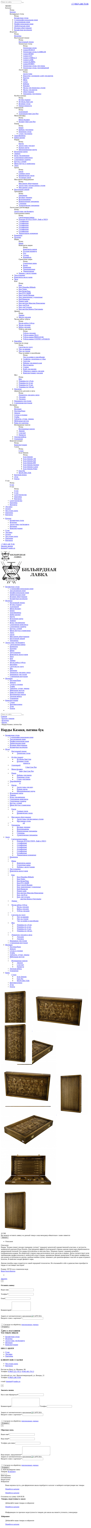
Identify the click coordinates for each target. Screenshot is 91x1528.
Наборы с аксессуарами (28, 273)
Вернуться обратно (8, 1271)
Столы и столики (20, 415)
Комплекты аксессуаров (23, 277)
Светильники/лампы (26, 217)
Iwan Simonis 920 (29, 461)
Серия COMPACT (30, 58)
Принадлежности (25, 106)
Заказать (5, 1237)
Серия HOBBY (29, 64)
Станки (26, 367)
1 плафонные (24, 221)
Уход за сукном (24, 351)
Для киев (22, 397)
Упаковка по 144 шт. (26, 387)
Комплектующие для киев (33, 373)
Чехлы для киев (25, 325)
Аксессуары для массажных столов (32, 185)
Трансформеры (20, 136)
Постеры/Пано (19, 411)
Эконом (22, 431)
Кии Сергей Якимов (26, 295)
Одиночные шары (30, 263)
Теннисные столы (30, 48)
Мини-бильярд (24, 120)
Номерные (27, 267)
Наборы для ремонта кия (32, 363)
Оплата (8, 509)
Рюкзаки (26, 86)
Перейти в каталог (12, 1489)
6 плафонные (24, 231)
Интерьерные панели (27, 429)
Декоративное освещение (28, 233)
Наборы (26, 84)
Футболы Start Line (26, 102)
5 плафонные (24, 229)
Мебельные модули (21, 421)
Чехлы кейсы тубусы (26, 323)
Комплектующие (20, 445)
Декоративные (28, 271)
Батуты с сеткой (20, 161)
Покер (21, 128)
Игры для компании (21, 155)
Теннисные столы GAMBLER (34, 52)
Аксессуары (27, 74)
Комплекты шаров (30, 249)
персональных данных (30, 1325)
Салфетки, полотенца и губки (34, 359)
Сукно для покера (25, 134)
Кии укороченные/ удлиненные (31, 297)
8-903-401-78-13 (28, 1371)
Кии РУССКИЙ (25, 293)
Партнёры (18, 497)
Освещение (18, 439)
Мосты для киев (25, 317)
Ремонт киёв (23, 301)
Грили (21, 171)
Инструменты (28, 365)
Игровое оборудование (23, 28)
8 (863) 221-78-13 (14, 1371)
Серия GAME (28, 60)
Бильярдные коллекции (23, 30)
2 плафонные (24, 223)
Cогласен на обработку (21, 1325)
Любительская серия (22, 26)
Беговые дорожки (25, 197)
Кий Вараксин (24, 299)
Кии (20, 285)
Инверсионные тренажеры (29, 201)
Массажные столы (26, 187)
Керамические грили (26, 175)
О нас (12, 485)
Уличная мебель (20, 437)
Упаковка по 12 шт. (26, 383)
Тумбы (16, 417)
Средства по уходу (26, 347)
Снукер (26, 255)
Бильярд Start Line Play (27, 122)
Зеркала (17, 413)
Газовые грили (24, 173)
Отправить (5, 1327)
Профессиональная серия (23, 24)
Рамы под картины (21, 423)
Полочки (17, 237)
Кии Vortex (23, 289)
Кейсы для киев (25, 327)
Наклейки (18, 341)
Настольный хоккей (21, 189)
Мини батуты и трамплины (24, 163)
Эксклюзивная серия (22, 22)
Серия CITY (27, 56)
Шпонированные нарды (28, 150)
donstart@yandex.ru (8, 548)
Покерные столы (25, 132)
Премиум (22, 435)
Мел (20, 379)
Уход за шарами (24, 349)
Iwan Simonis (28, 457)
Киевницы (18, 235)
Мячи (25, 80)
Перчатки (18, 389)
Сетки (25, 82)
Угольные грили (25, 177)
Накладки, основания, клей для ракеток (38, 76)
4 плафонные (24, 227)
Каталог (13, 12)
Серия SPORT (28, 54)
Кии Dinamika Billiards (27, 287)
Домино (17, 153)
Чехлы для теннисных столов (34, 88)
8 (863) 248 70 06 (14, 1377)
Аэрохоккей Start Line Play (29, 114)
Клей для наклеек (29, 369)
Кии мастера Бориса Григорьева (31, 309)
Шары (21, 243)
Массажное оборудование (28, 183)
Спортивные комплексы (23, 157)
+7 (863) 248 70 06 (79, 4)
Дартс (16, 165)
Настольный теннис (26, 42)
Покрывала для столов (22, 401)
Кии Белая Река (24, 291)
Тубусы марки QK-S (30, 335)
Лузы (16, 477)
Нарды (21, 144)
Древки (21, 315)
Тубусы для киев (29, 333)
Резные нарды (24, 148)
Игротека (17, 36)
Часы (16, 279)
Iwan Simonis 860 (29, 463)
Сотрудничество (20, 495)
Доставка (8, 507)
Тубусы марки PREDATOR (33, 337)
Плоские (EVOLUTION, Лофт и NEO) (33, 219)
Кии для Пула (24, 305)
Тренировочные (29, 269)
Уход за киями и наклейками (34, 357)
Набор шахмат (19, 138)
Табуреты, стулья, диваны (24, 419)
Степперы (22, 203)
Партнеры (9, 513)
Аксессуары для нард (27, 146)
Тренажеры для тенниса (32, 94)
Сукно (21, 451)
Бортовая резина (20, 475)
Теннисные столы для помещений (36, 68)
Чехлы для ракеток (30, 90)
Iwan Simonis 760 (29, 459)
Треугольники (19, 275)
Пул (24, 253)
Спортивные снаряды (22, 159)
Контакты (18, 499)
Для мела (22, 399)
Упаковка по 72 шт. (26, 385)
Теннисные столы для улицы (34, 66)
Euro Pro (22, 471)
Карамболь (27, 257)
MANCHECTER (25, 473)
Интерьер (17, 409)
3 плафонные (24, 225)
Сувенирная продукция (23, 403)
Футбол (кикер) (24, 100)
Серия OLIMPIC (29, 62)
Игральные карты (21, 152)
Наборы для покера (26, 130)
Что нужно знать (11, 511)
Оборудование (28, 92)
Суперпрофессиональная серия (26, 20)
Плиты (16, 479)
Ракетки (26, 78)
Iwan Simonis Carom (30, 467)
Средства (26, 361)
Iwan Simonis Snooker (31, 465)
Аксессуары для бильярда (24, 211)
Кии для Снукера (25, 307)
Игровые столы (24, 104)
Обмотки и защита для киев (33, 371)
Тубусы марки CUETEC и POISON (36, 339)
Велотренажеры (25, 199)
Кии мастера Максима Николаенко (32, 303)
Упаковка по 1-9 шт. (26, 381)
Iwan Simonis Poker (30, 469)
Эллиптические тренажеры (29, 205)
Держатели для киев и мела (29, 395)
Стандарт (22, 433)
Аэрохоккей (23, 112)
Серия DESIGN (29, 50)
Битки (25, 265)
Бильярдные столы (21, 18)
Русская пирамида (30, 251)
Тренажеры (23, 195)
